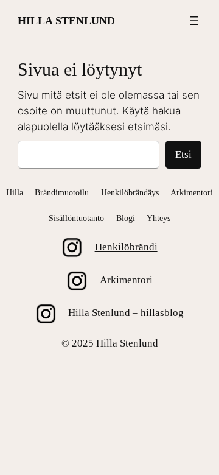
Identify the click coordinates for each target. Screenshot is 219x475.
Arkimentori (126, 280)
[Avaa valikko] (194, 20)
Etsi (183, 154)
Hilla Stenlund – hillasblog (126, 312)
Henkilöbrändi (126, 247)
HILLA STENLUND (66, 21)
